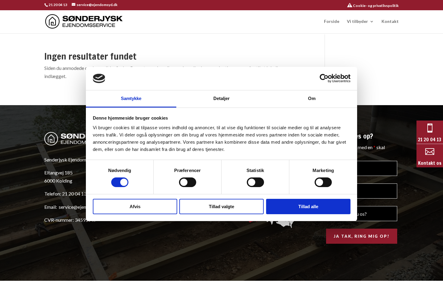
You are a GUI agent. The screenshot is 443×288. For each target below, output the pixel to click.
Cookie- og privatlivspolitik (375, 5)
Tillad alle (308, 206)
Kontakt (390, 21)
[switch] (187, 182)
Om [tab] (312, 98)
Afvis (135, 206)
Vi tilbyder (357, 21)
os (438, 163)
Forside (331, 21)
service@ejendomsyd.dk (84, 207)
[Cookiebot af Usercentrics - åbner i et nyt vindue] (324, 78)
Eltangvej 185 (58, 172)
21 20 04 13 (58, 4)
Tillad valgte (221, 206)
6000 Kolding (58, 180)
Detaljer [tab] (221, 98)
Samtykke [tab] (131, 98)
